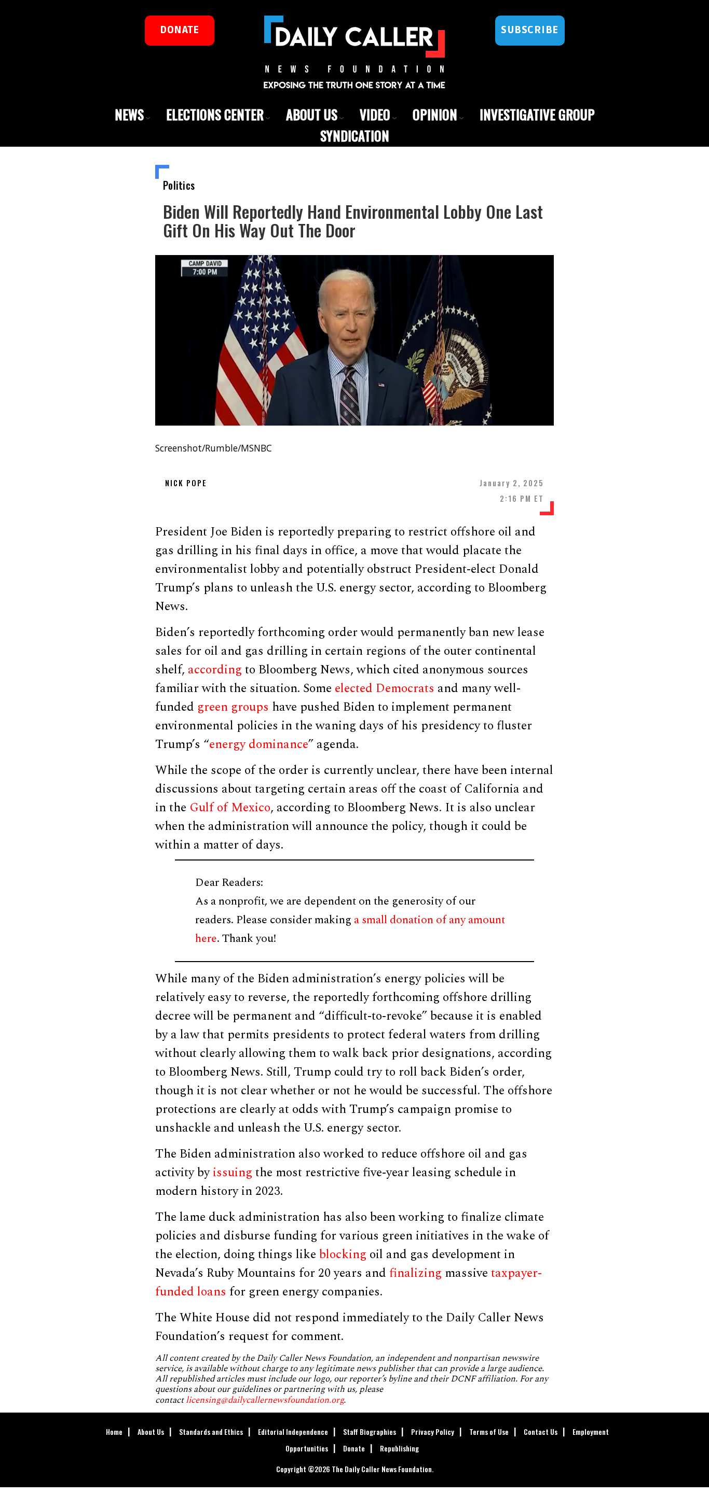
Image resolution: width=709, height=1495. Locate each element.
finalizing (415, 1273)
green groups (233, 707)
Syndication (354, 135)
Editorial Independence (293, 1431)
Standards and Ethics (211, 1431)
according (215, 669)
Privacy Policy (432, 1431)
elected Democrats (384, 688)
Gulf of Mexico (229, 807)
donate (179, 30)
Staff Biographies (369, 1431)
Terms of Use (489, 1431)
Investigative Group (537, 114)
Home (114, 1431)
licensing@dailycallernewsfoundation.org (265, 1400)
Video (375, 114)
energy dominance (258, 744)
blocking (342, 1254)
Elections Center (215, 114)
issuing (232, 1172)
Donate (354, 1448)
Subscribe (529, 30)
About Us (311, 114)
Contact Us (540, 1431)
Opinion (435, 114)
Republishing (399, 1448)
